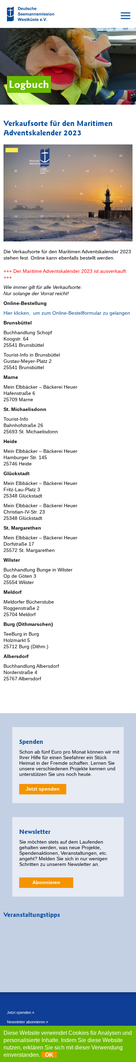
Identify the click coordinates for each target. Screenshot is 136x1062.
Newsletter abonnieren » (27, 1022)
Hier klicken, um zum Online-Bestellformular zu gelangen (66, 313)
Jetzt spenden (43, 789)
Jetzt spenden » (20, 1012)
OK (49, 1055)
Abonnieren (46, 882)
